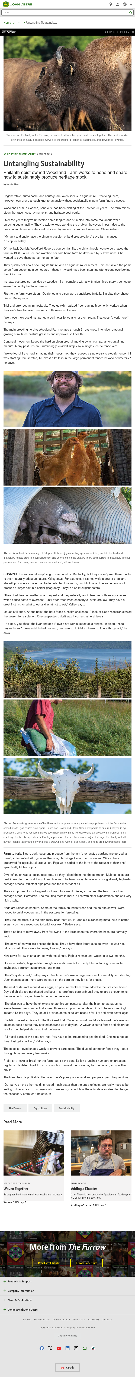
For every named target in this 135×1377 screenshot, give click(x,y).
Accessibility (93, 1319)
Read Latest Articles (49, 1263)
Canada (70, 1367)
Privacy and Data (42, 1319)
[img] (67, 399)
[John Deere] (19, 4)
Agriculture (40, 1108)
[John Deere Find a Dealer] (110, 4)
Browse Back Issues (86, 1263)
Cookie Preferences (67, 1335)
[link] (124, 4)
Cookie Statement (61, 1319)
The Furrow (15, 1108)
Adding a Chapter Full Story (87, 1205)
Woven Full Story (14, 1202)
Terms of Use (78, 1319)
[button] (42, 1348)
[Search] (131, 13)
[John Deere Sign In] (117, 4)
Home (7, 22)
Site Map (27, 1319)
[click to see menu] (131, 4)
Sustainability (66, 1108)
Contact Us (107, 1319)
